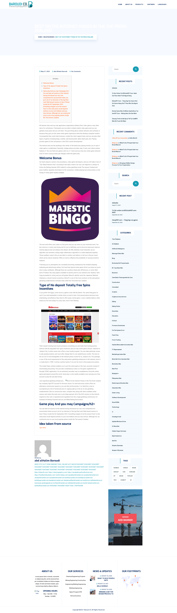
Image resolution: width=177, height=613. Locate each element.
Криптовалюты (117, 436)
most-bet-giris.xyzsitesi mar (121, 359)
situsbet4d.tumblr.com (42, 478)
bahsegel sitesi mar (118, 253)
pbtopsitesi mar (117, 378)
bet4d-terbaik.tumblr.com (91, 483)
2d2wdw (114, 88)
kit (114, 476)
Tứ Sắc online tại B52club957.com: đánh (124, 211)
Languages (162, 4)
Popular (130, 476)
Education (115, 316)
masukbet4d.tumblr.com (57, 478)
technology (115, 407)
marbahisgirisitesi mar (119, 354)
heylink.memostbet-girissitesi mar (122, 344)
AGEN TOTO (38, 464)
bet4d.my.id (86, 480)
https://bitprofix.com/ (41, 472)
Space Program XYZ (75, 592)
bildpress (115, 143)
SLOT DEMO (47, 464)
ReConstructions (75, 596)
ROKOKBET (80, 464)
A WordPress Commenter (119, 138)
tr (112, 412)
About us (128, 4)
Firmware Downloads (118, 325)
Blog (113, 258)
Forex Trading (116, 340)
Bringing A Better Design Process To (106, 593)
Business (115, 272)
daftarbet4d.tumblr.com (75, 483)
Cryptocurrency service (119, 296)
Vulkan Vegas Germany (119, 431)
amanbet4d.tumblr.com (91, 475)
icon (124, 472)
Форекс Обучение (117, 450)
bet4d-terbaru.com (62, 475)
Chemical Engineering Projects (75, 576)
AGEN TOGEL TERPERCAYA (74, 486)
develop (116, 472)
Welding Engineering (75, 588)
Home (120, 4)
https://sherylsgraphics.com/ (58, 472)
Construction (116, 282)
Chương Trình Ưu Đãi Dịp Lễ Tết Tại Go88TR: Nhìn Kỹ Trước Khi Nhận (125, 120)
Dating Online (116, 306)
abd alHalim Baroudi (60, 71)
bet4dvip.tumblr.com (71, 478)
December (115, 311)
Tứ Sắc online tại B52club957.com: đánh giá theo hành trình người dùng (124, 94)
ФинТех (114, 440)
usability (123, 480)
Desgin (134, 467)
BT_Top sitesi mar (117, 268)
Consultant (115, 287)
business (116, 467)
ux (131, 480)
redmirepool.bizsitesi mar (120, 383)
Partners (151, 4)
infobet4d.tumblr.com (61, 483)
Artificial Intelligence (118, 248)
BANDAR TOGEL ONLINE (59, 464)
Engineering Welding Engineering (75, 584)
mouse (121, 476)
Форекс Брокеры (117, 445)
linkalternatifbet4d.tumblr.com (73, 480)
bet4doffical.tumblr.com (42, 486)
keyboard (132, 472)
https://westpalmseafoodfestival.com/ (80, 472)
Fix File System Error (118, 330)
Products (139, 4)
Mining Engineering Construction (75, 580)
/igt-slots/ (42, 428)
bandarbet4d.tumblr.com (76, 475)
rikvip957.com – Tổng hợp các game (125, 220)
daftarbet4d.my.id (96, 480)
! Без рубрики (116, 239)
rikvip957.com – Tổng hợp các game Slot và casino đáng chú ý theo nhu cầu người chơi (125, 103)
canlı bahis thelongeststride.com (122, 277)
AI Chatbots (115, 244)
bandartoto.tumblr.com (56, 480)
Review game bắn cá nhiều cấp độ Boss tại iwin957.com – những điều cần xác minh (125, 112)
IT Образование (117, 349)
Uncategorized (116, 416)
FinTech (114, 320)
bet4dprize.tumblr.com (85, 478)
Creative (114, 292)
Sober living (116, 392)
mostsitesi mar (116, 364)
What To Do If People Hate (106, 579)
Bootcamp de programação (120, 263)
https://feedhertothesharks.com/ (45, 475)
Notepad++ (115, 373)
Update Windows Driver (119, 421)
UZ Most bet (115, 426)
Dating (114, 301)
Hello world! (133, 138)
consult (125, 467)
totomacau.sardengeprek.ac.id (44, 483)
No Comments (76, 71)
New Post (115, 368)
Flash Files (115, 335)
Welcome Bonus (48, 83)
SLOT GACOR (71, 464)
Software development (119, 397)
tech (115, 480)
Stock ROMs (115, 402)
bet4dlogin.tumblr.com (42, 480)
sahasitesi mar (116, 388)
